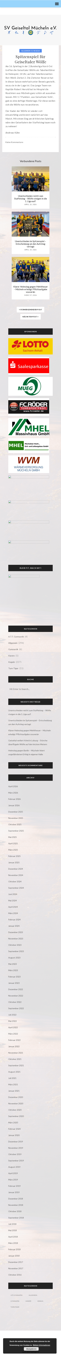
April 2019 (13, 1173)
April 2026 (13, 786)
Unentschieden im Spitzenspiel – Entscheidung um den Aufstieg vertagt (30, 244)
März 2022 (13, 1033)
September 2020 (16, 1116)
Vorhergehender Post (31, 309)
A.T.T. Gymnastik (16, 636)
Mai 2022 (12, 1021)
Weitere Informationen (41, 1345)
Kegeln (36, 50)
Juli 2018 (12, 1224)
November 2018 (15, 1205)
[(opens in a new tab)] (30, 346)
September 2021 (16, 1065)
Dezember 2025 (15, 811)
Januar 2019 (14, 1192)
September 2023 (16, 951)
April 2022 (13, 1027)
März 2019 (13, 1179)
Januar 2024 (14, 925)
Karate (11, 655)
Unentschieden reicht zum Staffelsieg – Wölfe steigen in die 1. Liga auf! (30, 198)
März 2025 (13, 849)
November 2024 (15, 875)
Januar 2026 (14, 805)
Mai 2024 (12, 900)
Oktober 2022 (14, 1002)
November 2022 (15, 995)
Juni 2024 (12, 894)
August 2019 (14, 1166)
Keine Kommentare (14, 142)
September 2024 (16, 887)
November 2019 (15, 1147)
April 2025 (13, 843)
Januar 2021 (14, 1090)
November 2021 (15, 1052)
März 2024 (13, 913)
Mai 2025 (12, 837)
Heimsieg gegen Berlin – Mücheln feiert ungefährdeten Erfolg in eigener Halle (26, 752)
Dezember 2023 (15, 932)
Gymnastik (13, 649)
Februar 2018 (14, 1249)
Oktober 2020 (14, 1109)
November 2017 (15, 1268)
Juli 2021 (12, 1078)
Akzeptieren (31, 1349)
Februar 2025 (14, 856)
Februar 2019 (14, 1186)
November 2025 (15, 818)
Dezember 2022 (15, 989)
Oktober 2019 (14, 1154)
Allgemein (26, 50)
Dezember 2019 (15, 1141)
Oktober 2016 (14, 1274)
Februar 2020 (14, 1128)
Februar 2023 (14, 976)
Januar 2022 (14, 1046)
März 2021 (13, 1084)
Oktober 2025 (14, 824)
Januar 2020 (14, 1135)
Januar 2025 (14, 862)
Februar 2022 (14, 1040)
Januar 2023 (14, 983)
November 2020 (15, 1103)
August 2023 (14, 957)
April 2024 (13, 906)
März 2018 (13, 1243)
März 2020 (13, 1122)
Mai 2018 (12, 1230)
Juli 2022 (12, 1014)
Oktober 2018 (14, 1211)
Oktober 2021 (14, 1059)
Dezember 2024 (15, 868)
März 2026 (13, 792)
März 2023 (13, 970)
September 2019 (16, 1160)
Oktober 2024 (14, 881)
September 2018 (16, 1217)
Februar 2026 (14, 799)
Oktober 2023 (14, 944)
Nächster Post (30, 316)
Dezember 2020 (15, 1097)
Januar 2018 (14, 1255)
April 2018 (13, 1236)
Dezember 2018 (15, 1198)
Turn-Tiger (13, 668)
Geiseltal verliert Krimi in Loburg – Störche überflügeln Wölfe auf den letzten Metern (27, 742)
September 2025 (16, 830)
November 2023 (15, 938)
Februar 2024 (14, 919)
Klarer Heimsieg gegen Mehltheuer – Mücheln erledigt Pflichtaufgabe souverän (30, 289)
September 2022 (16, 1008)
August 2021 (14, 1071)
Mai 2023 (12, 964)
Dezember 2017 (15, 1262)
